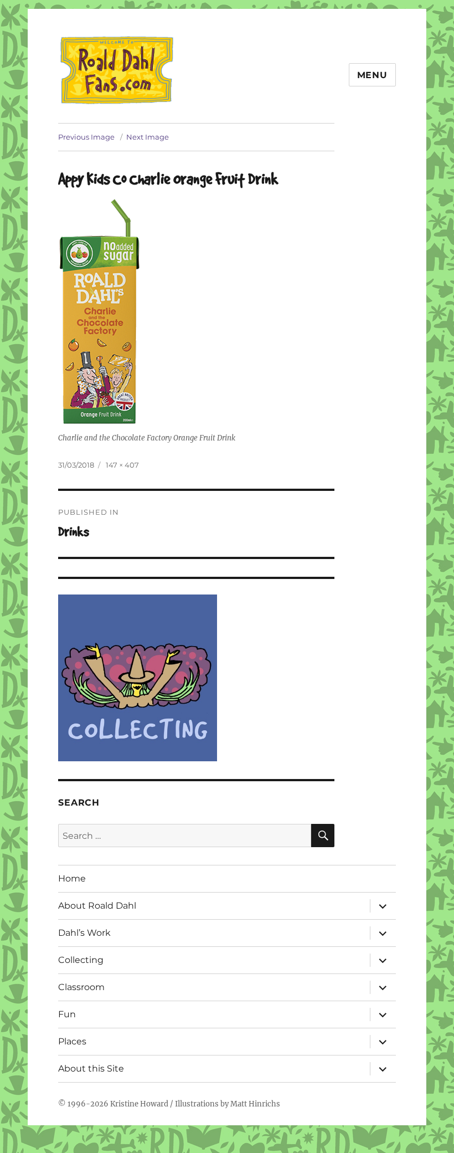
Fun (67, 1014)
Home (72, 878)
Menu (372, 75)
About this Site (91, 1068)
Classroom (81, 987)
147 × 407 (122, 464)
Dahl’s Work (84, 932)
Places (72, 1041)
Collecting (81, 960)
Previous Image (86, 136)
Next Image (147, 136)
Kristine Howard (139, 1104)
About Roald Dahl (97, 905)
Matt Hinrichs (255, 1104)
